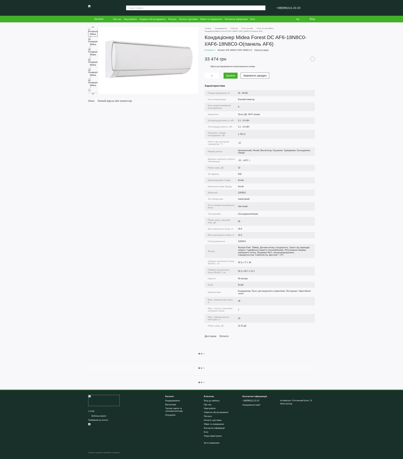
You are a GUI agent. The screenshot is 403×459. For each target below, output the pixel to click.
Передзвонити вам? (251, 405)
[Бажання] (291, 19)
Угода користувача (213, 436)
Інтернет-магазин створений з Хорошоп (104, 452)
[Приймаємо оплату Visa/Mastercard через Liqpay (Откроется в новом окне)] (111, 424)
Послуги (172, 19)
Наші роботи (130, 19)
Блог (252, 19)
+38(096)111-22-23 (288, 7)
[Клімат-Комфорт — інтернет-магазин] (104, 400)
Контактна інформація (236, 19)
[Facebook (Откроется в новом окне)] (274, 19)
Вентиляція (170, 404)
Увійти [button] (213, 66)
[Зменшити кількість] (207, 75)
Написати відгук (261, 50)
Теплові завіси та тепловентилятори (174, 409)
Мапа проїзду (286, 404)
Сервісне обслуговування (152, 19)
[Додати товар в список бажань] (312, 59)
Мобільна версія (98, 416)
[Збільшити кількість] (217, 75)
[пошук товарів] (263, 7)
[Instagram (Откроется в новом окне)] (271, 19)
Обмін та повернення (211, 19)
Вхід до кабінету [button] (212, 400)
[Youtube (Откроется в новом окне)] (278, 19)
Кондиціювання (172, 400)
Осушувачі (170, 415)
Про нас (117, 19)
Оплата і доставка (188, 19)
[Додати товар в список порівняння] (304, 59)
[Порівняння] (285, 19)
